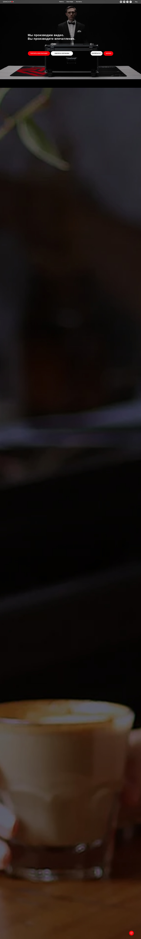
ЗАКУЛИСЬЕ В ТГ (97, 53)
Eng (136, 2)
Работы (61, 1)
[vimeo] (131, 2)
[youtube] (124, 2)
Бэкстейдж (70, 1)
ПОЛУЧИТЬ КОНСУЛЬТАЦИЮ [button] (38, 53)
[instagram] (121, 2)
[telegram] (127, 2)
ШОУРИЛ (108, 53)
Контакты (79, 1)
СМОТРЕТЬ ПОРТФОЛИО (62, 53)
